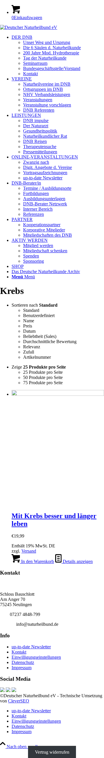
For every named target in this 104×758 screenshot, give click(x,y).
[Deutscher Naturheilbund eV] (28, 27)
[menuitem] (58, 55)
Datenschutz (23, 662)
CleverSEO (18, 700)
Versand (28, 551)
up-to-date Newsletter (31, 646)
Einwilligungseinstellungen (36, 657)
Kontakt (19, 652)
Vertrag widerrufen (52, 751)
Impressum (21, 667)
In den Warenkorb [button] (37, 561)
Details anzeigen (77, 561)
